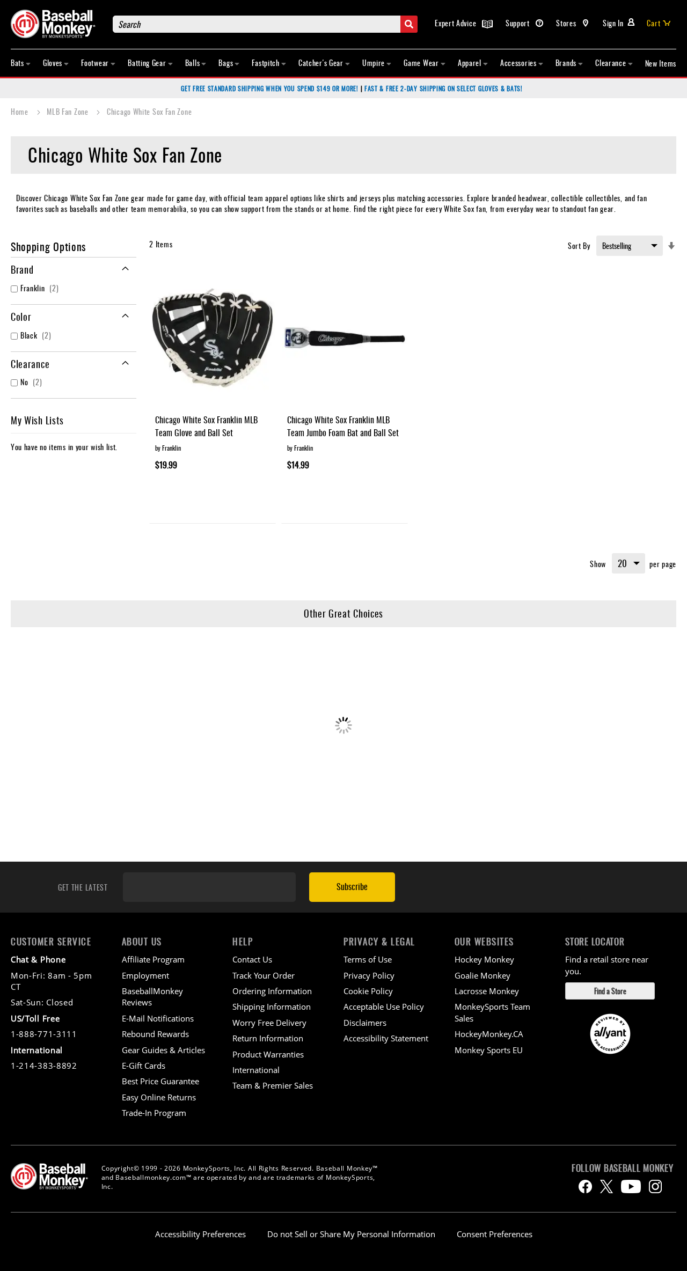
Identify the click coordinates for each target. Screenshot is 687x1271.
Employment (145, 975)
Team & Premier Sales (272, 1085)
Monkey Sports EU (489, 1050)
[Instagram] (655, 1186)
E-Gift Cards (143, 1065)
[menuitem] (21, 63)
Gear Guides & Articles (163, 1050)
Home (21, 111)
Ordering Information (272, 991)
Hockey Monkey (484, 959)
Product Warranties (268, 1054)
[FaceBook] (585, 1186)
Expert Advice (456, 22)
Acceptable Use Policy (384, 1006)
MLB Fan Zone (68, 111)
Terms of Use (368, 959)
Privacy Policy (369, 975)
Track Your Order (263, 975)
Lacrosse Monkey (487, 991)
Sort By (579, 245)
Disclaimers (365, 1022)
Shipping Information (271, 1006)
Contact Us (252, 959)
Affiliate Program (153, 959)
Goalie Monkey (482, 975)
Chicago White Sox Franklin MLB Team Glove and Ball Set (206, 426)
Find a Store (610, 990)
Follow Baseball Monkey (622, 1168)
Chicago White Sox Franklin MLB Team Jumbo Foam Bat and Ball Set (343, 426)
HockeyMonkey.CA (489, 1033)
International (256, 1069)
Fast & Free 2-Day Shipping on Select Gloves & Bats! (443, 88)
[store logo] (56, 24)
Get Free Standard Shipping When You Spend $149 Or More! (270, 88)
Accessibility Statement (386, 1038)
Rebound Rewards (155, 1033)
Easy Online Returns (159, 1097)
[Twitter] (606, 1186)
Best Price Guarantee (160, 1081)
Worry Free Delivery (269, 1022)
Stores (567, 22)
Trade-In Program (154, 1112)
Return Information (267, 1038)
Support (519, 22)
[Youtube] (631, 1186)
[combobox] (265, 24)
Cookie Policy (368, 991)
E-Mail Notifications (158, 1018)
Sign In (613, 22)
